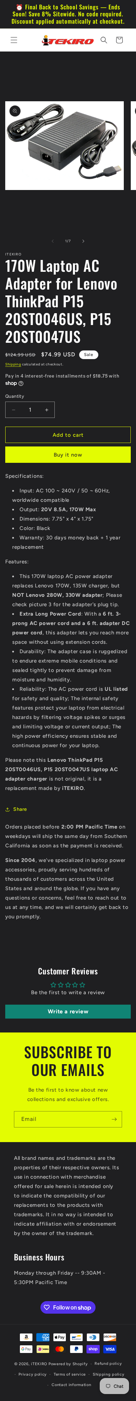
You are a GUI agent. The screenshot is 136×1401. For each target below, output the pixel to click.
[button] (14, 40)
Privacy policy (32, 1374)
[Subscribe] (114, 1119)
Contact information (71, 1385)
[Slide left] (52, 241)
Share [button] (20, 809)
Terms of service (70, 1374)
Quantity (14, 396)
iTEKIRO (39, 1364)
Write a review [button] (68, 1011)
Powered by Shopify (68, 1364)
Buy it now (68, 455)
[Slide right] (83, 241)
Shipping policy (108, 1374)
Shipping (13, 364)
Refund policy (108, 1363)
